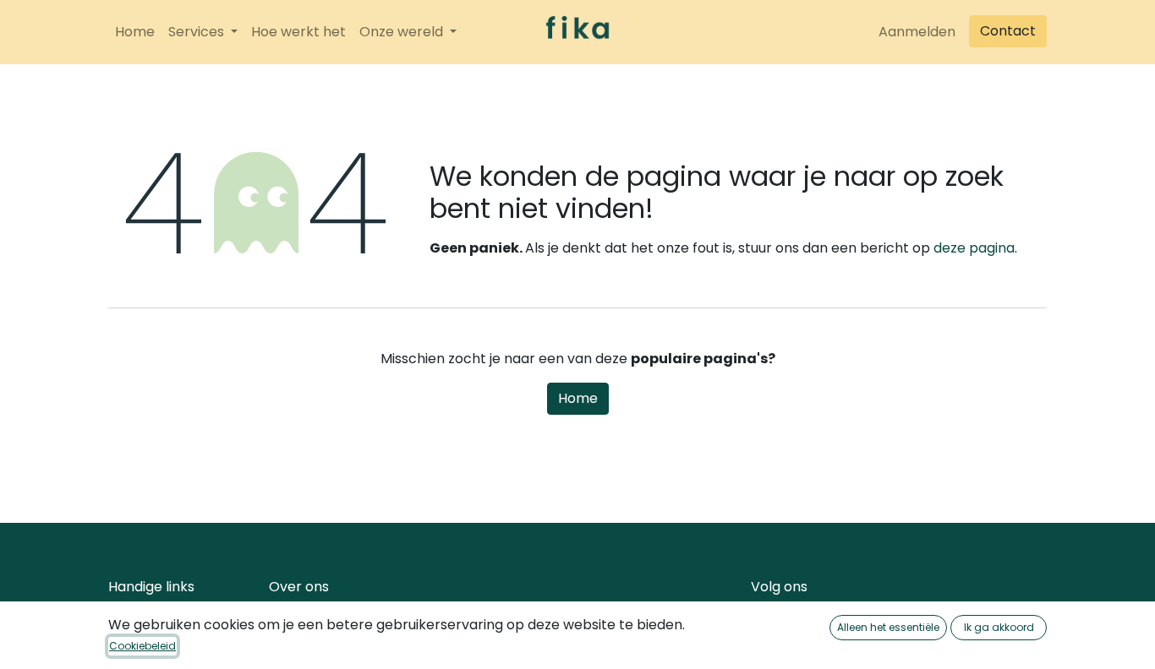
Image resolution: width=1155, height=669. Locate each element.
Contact (1008, 31)
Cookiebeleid (142, 646)
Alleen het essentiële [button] (888, 627)
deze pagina (974, 248)
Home (578, 398)
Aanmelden (917, 31)
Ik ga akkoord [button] (999, 627)
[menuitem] (134, 32)
